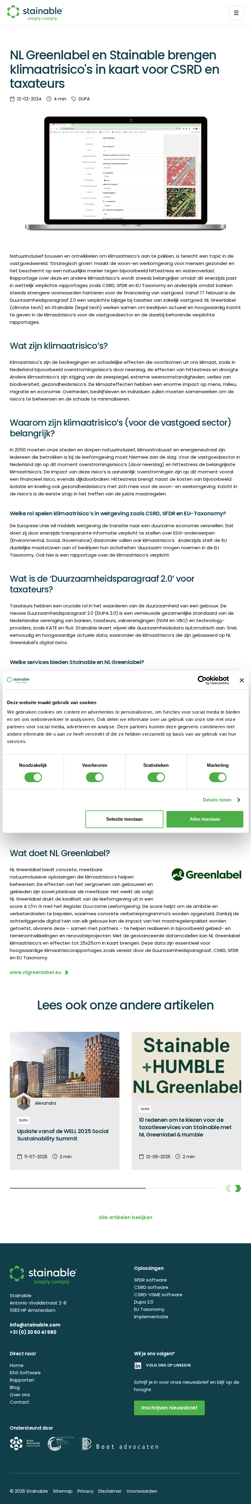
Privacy (85, 1491)
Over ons (20, 1394)
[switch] (94, 777)
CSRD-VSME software (158, 1294)
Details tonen (217, 799)
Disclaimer (110, 1491)
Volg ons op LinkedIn (168, 1365)
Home (17, 1365)
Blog (15, 1387)
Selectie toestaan (124, 819)
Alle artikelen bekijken (125, 1217)
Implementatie (151, 1316)
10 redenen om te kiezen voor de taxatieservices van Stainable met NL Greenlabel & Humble (185, 1127)
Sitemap (63, 1491)
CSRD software (151, 1287)
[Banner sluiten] (242, 680)
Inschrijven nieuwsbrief (169, 1408)
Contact (19, 1402)
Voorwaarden (141, 1491)
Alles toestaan (205, 819)
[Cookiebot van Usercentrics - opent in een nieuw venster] (202, 680)
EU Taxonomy (149, 1309)
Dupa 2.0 (143, 1302)
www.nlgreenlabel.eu (35, 972)
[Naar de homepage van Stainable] (35, 13)
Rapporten (22, 1380)
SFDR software (150, 1280)
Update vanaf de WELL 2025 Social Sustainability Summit (63, 1134)
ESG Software (25, 1372)
